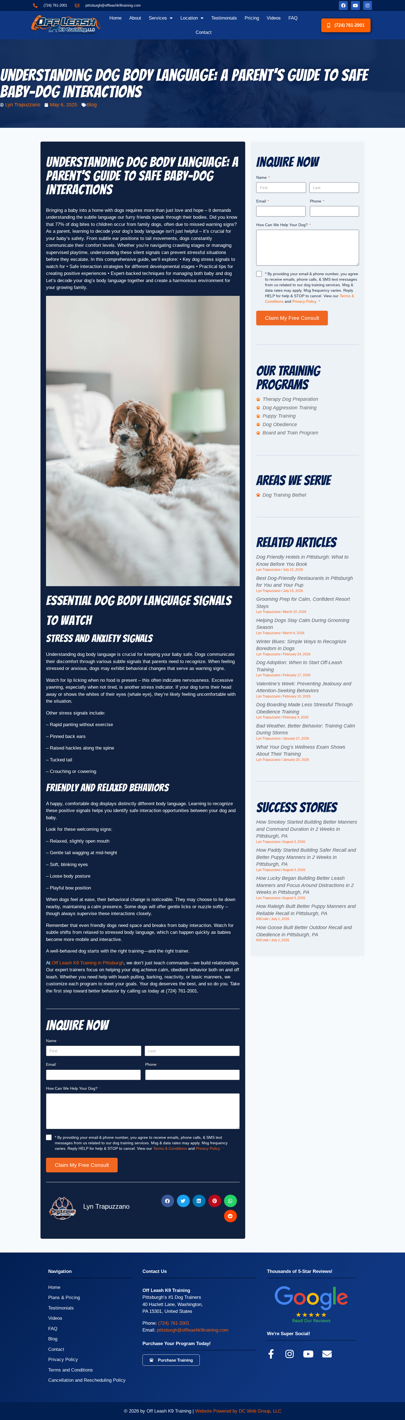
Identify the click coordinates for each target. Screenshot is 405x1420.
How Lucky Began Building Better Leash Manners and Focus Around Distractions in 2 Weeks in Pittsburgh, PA (305, 885)
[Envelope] (327, 1354)
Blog (92, 104)
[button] (167, 1201)
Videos (274, 18)
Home (115, 18)
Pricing (252, 18)
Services (158, 18)
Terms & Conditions (170, 1148)
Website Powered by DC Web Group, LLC (238, 1411)
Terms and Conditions (70, 1370)
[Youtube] (355, 5)
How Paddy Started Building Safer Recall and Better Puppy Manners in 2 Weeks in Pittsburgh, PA (306, 857)
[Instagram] (367, 5)
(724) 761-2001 (173, 1323)
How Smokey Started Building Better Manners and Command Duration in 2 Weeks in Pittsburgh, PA (306, 829)
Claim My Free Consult (82, 1165)
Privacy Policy (208, 1148)
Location (189, 18)
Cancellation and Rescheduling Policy (87, 1380)
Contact (204, 32)
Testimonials (224, 18)
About (135, 18)
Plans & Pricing (64, 1297)
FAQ (293, 18)
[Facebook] (343, 5)
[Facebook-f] (270, 1354)
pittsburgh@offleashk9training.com (192, 1330)
